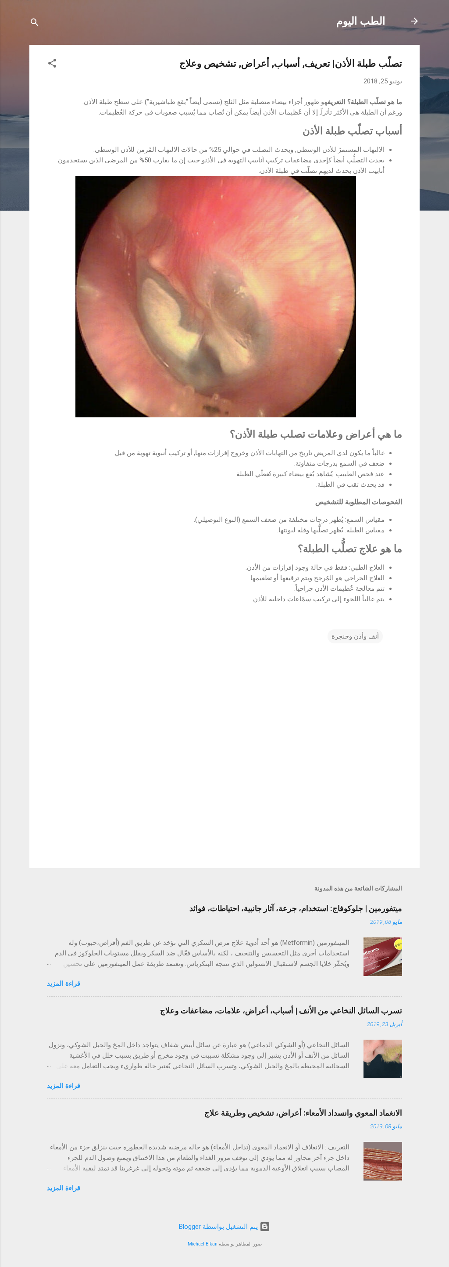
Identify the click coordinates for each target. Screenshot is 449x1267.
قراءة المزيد (63, 983)
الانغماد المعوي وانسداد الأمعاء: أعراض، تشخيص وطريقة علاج (303, 1112)
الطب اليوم (360, 21)
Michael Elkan (202, 1244)
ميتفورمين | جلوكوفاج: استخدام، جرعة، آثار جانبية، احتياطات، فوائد (295, 908)
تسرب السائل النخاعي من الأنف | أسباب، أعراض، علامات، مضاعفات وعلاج (281, 1010)
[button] (52, 65)
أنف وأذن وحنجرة (355, 636)
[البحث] (34, 24)
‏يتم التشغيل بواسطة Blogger (219, 1227)
